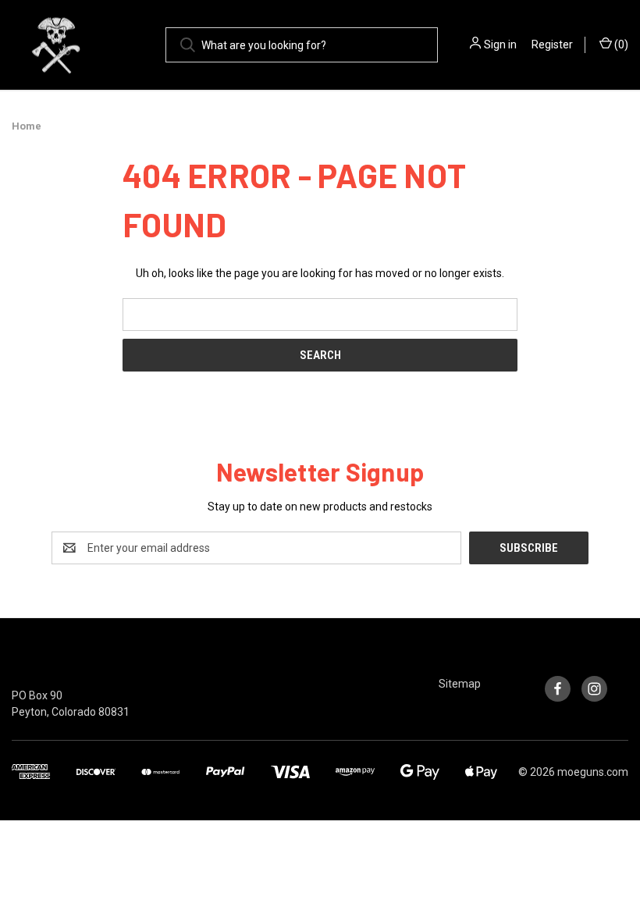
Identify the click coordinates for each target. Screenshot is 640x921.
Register (552, 44)
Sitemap (460, 683)
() (620, 44)
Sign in (500, 44)
